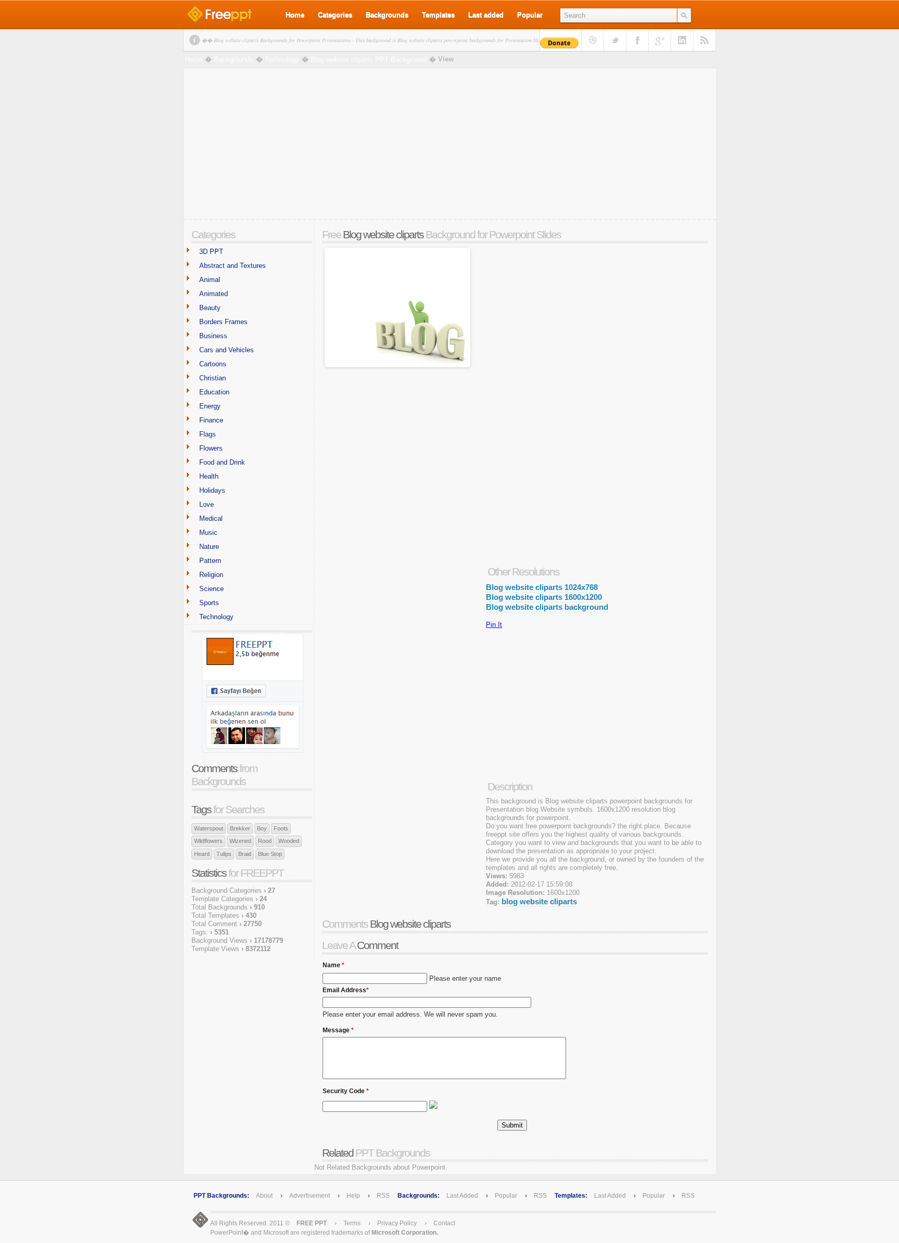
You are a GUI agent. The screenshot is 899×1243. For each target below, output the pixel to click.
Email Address (346, 987)
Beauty (210, 308)
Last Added (462, 1195)
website (534, 901)
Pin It (494, 625)
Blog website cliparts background (547, 607)
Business (213, 336)
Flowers (211, 448)
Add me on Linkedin (682, 40)
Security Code (346, 1088)
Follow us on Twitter (615, 40)
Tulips (224, 854)
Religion (211, 575)
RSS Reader (704, 40)
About (264, 1195)
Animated (213, 294)
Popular (530, 15)
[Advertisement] (450, 146)
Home (295, 15)
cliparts (563, 901)
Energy (210, 406)
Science (211, 589)
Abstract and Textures (232, 266)
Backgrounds (387, 15)
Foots (281, 828)
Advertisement (310, 1195)
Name (333, 963)
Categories (335, 15)
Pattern (210, 561)
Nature (209, 546)
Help (353, 1195)
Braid (244, 854)
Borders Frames (223, 322)
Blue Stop (270, 854)
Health (209, 476)
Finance (211, 420)
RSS (383, 1195)
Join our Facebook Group (637, 40)
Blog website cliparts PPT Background (369, 59)
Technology (282, 59)
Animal (209, 280)
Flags (207, 434)
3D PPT (211, 251)
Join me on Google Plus (660, 40)
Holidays (212, 490)
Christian (212, 378)
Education (214, 392)
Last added (486, 15)
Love (206, 504)
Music (208, 532)
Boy (262, 828)
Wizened (240, 841)
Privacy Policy (397, 1223)
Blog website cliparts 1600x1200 (544, 597)
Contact (444, 1223)
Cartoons (212, 364)
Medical (211, 518)
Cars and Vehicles (226, 350)
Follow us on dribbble (592, 40)
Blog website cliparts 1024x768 (542, 587)
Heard (202, 854)
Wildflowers (208, 841)
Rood (265, 841)
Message (338, 1028)
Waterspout (208, 828)
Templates (438, 15)
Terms (352, 1223)
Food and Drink (222, 462)
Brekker (240, 828)
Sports (209, 603)
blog (510, 901)
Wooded (288, 841)
